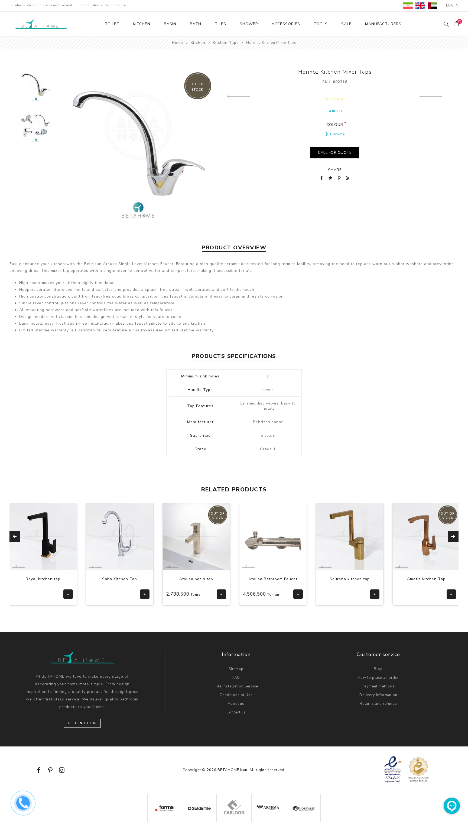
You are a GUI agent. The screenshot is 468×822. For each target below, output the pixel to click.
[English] (420, 5)
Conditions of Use (236, 695)
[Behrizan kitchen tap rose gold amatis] (375, 536)
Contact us (236, 712)
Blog (378, 669)
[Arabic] (432, 5)
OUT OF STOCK (197, 87)
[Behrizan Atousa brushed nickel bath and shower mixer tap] (221, 536)
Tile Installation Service (236, 686)
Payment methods (378, 686)
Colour (334, 124)
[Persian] (408, 5)
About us (236, 703)
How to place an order (378, 677)
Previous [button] (14, 536)
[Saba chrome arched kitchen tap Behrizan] (68, 536)
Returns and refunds (378, 703)
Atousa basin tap (145, 579)
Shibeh (334, 111)
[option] (35, 88)
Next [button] (453, 536)
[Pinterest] (50, 770)
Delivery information (378, 695)
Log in (452, 5)
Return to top (82, 723)
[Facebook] (39, 770)
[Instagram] (61, 770)
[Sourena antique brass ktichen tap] (298, 536)
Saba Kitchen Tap (68, 579)
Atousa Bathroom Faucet (221, 579)
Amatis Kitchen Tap (375, 579)
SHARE (335, 169)
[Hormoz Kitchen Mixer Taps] (36, 85)
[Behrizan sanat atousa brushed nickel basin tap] (145, 536)
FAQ (236, 677)
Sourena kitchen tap (298, 579)
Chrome (337, 134)
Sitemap (236, 669)
